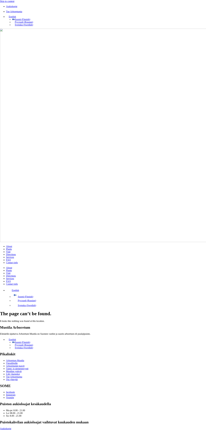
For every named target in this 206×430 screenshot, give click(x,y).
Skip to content (7, 1)
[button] (11, 16)
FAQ (8, 260)
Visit (8, 251)
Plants (9, 249)
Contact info (12, 262)
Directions (11, 254)
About (9, 246)
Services (10, 257)
